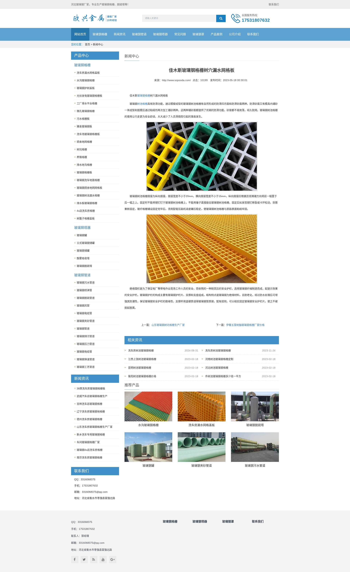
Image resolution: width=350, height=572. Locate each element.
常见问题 (180, 34)
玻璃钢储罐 (83, 250)
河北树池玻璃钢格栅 (216, 367)
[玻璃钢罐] (148, 447)
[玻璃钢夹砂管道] (201, 447)
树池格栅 (142, 103)
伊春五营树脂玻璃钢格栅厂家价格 (245, 324)
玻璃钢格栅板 (84, 172)
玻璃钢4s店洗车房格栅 (89, 449)
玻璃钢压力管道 (86, 343)
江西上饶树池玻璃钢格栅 (142, 359)
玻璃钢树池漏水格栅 (88, 195)
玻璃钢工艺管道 (86, 366)
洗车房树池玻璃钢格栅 (141, 350)
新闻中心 (98, 44)
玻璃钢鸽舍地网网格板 (89, 187)
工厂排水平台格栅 (87, 103)
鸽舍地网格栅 (84, 141)
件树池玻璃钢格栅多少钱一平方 (223, 376)
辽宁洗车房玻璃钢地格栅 (91, 411)
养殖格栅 (82, 157)
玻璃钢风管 (83, 305)
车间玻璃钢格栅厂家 (88, 442)
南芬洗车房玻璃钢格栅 (89, 457)
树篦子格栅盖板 (86, 218)
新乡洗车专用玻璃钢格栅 (91, 434)
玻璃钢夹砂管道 (201, 465)
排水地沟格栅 (84, 164)
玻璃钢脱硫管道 (86, 297)
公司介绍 (235, 34)
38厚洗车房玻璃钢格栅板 (91, 388)
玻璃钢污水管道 (255, 465)
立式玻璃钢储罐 (86, 242)
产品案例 (216, 34)
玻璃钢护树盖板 (86, 88)
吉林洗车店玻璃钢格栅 (89, 403)
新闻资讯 (119, 34)
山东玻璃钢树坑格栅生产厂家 (168, 324)
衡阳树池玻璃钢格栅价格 (142, 376)
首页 (87, 44)
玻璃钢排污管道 (86, 336)
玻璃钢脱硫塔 (255, 425)
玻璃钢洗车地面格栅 (88, 180)
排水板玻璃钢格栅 (87, 203)
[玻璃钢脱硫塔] (255, 406)
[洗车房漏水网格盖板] (201, 406)
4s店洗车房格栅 (86, 210)
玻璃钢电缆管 (84, 313)
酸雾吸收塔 (83, 258)
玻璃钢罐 (148, 465)
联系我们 (274, 4)
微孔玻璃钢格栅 (86, 111)
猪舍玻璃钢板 (84, 126)
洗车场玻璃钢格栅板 (88, 134)
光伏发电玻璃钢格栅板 (89, 95)
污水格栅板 (83, 118)
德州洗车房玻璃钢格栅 (89, 419)
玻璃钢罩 (198, 34)
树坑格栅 (82, 149)
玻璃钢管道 (139, 34)
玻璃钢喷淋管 (84, 290)
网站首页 (80, 34)
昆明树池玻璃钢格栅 (139, 367)
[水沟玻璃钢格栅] (148, 406)
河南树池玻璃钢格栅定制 (219, 359)
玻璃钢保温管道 (86, 359)
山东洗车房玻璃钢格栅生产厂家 (94, 426)
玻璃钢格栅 (100, 34)
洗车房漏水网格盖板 (201, 425)
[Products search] (221, 18)
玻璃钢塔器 (160, 34)
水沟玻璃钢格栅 (148, 425)
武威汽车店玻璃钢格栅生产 (92, 396)
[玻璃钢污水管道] (255, 447)
